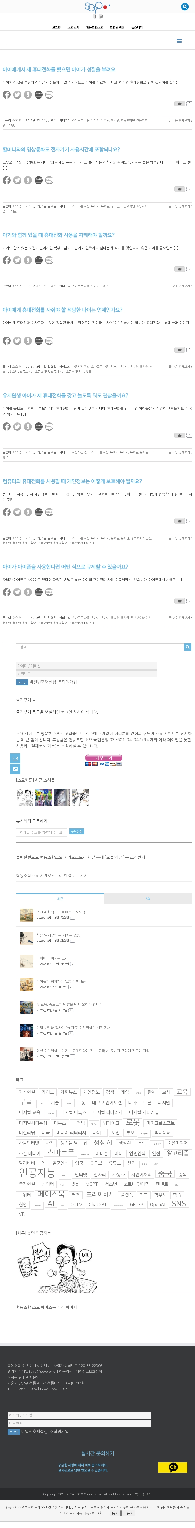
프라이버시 (100, 1194)
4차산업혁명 (37, 1206)
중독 (182, 1174)
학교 (144, 1195)
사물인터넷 (29, 1143)
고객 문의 (32, 1377)
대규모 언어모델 (107, 1103)
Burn (62, 1206)
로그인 (66, 712)
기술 (55, 1103)
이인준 (156, 1164)
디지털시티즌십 (33, 1123)
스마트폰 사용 (81, 120)
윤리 (131, 1163)
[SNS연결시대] (43, 797)
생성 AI (103, 1142)
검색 (110, 1092)
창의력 (48, 1184)
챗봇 (75, 1184)
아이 (119, 1153)
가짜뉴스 (68, 1092)
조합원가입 (67, 682)
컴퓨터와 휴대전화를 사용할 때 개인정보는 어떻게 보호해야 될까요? (72, 481)
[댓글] (148, 898)
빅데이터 (162, 1132)
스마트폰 (60, 1153)
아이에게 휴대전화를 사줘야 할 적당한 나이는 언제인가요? (62, 310)
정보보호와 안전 (141, 538)
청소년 (115, 120)
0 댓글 (13, 125)
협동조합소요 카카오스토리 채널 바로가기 (52, 875)
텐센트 (162, 1184)
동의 (115, 1513)
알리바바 (27, 1163)
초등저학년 (57, 371)
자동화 (118, 1174)
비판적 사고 (144, 1134)
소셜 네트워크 (157, 1144)
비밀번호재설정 (42, 682)
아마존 (102, 1153)
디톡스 (60, 1123)
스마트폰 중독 (85, 1155)
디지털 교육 (29, 1112)
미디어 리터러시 (71, 1132)
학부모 (160, 1195)
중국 (165, 1174)
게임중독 (138, 1093)
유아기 (95, 120)
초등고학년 (128, 120)
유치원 (105, 120)
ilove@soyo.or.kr (42, 1372)
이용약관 (65, 1372)
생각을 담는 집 (73, 1143)
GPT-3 (136, 1204)
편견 (76, 1195)
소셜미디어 (177, 1143)
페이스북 (51, 1194)
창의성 (62, 1185)
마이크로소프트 (160, 1123)
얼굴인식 (60, 1163)
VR (22, 1214)
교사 (166, 1092)
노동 (81, 1103)
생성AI (125, 1143)
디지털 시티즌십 (144, 1112)
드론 (147, 1103)
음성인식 (144, 1164)
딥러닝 (79, 1123)
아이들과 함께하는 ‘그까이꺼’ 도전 (62, 981)
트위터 (25, 1195)
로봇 (133, 1122)
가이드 (48, 1092)
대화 (132, 1103)
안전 (156, 1153)
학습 (177, 1195)
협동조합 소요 (143, 1494)
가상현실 (27, 1092)
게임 (125, 1092)
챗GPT (92, 1184)
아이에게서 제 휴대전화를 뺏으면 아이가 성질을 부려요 (59, 69)
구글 (25, 1102)
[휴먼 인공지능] (25, 797)
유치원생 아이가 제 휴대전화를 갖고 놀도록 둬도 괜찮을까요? (65, 395)
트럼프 (176, 1185)
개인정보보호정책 (89, 1372)
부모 (130, 1132)
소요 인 (17, 120)
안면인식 (137, 1153)
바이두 (99, 1132)
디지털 (164, 1103)
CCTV (76, 1204)
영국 (79, 1163)
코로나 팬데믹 (136, 1184)
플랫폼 (127, 1195)
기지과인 (68, 1104)
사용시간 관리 (81, 366)
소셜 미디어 (29, 1153)
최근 (60, 898)
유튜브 (115, 1163)
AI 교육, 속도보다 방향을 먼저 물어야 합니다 (70, 1004)
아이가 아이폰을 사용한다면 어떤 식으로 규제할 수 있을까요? (65, 567)
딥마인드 (93, 1124)
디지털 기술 (50, 1113)
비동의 (128, 1513)
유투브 (96, 1163)
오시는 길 (15, 1377)
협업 (23, 1204)
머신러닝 (27, 1132)
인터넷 (81, 1174)
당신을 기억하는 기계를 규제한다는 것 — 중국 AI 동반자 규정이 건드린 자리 (93, 1051)
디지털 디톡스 (73, 1112)
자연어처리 (141, 1174)
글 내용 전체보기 (179, 120)
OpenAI (157, 1204)
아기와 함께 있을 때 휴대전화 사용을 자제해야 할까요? (59, 235)
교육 (182, 1091)
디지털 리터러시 (107, 1112)
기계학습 (41, 1104)
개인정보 (91, 1092)
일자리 (100, 1174)
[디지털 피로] (62, 797)
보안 (115, 1132)
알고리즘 (178, 1153)
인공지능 (37, 1173)
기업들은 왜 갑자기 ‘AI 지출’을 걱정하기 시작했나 (73, 1028)
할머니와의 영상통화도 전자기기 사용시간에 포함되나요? (61, 149)
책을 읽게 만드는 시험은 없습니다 (62, 935)
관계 (151, 1092)
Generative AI (118, 1206)
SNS (179, 1204)
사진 (50, 1143)
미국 (46, 1132)
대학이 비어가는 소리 (52, 958)
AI (50, 1204)
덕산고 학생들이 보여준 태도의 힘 (62, 912)
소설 (142, 1143)
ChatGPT (98, 1204)
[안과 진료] (80, 797)
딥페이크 (111, 1123)
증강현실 (27, 1184)
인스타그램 (65, 1176)
